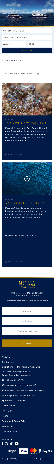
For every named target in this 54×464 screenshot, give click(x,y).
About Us (7, 357)
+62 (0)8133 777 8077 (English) (20, 385)
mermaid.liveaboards (15, 400)
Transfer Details (10, 426)
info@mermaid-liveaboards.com (21, 395)
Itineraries (7, 411)
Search (27, 50)
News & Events (9, 431)
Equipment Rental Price (14, 421)
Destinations (8, 405)
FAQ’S (5, 416)
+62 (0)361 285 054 (15, 380)
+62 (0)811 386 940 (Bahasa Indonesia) (24, 390)
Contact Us (8, 362)
